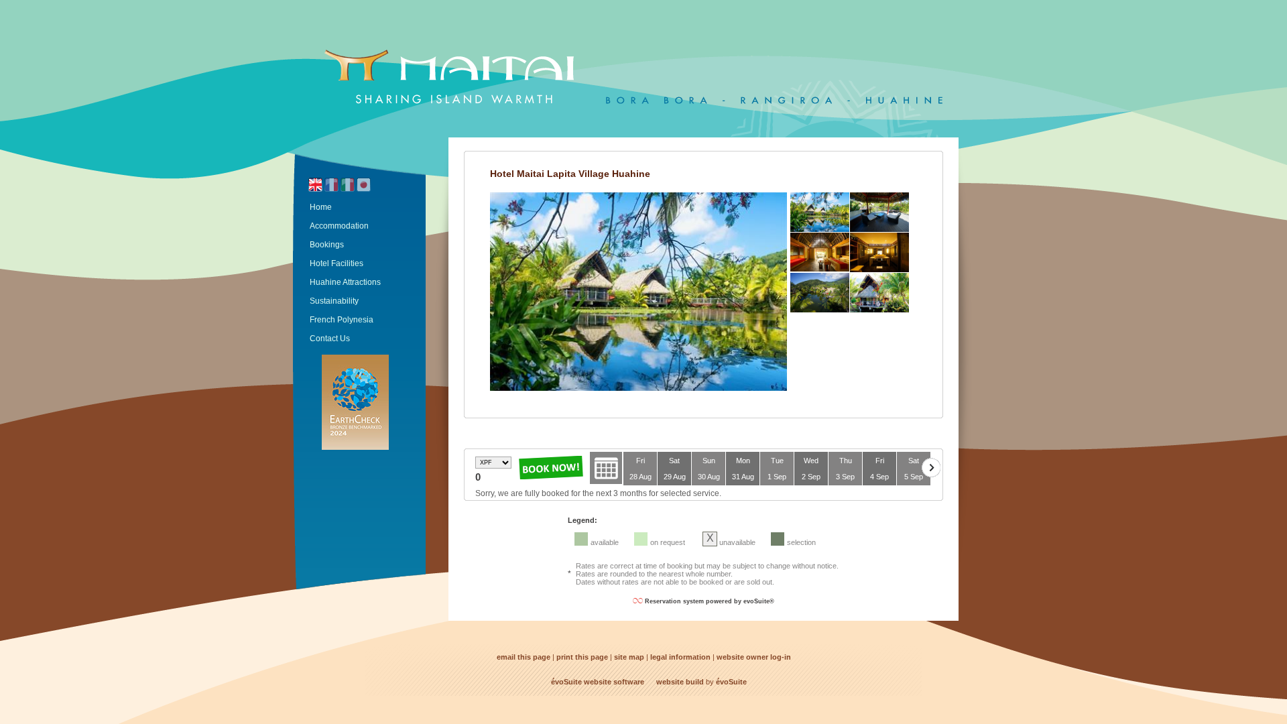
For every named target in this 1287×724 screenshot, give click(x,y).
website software (614, 682)
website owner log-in (754, 657)
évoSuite (566, 682)
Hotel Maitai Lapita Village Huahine (570, 173)
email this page (523, 657)
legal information (680, 657)
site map (629, 657)
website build (680, 682)
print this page (582, 657)
